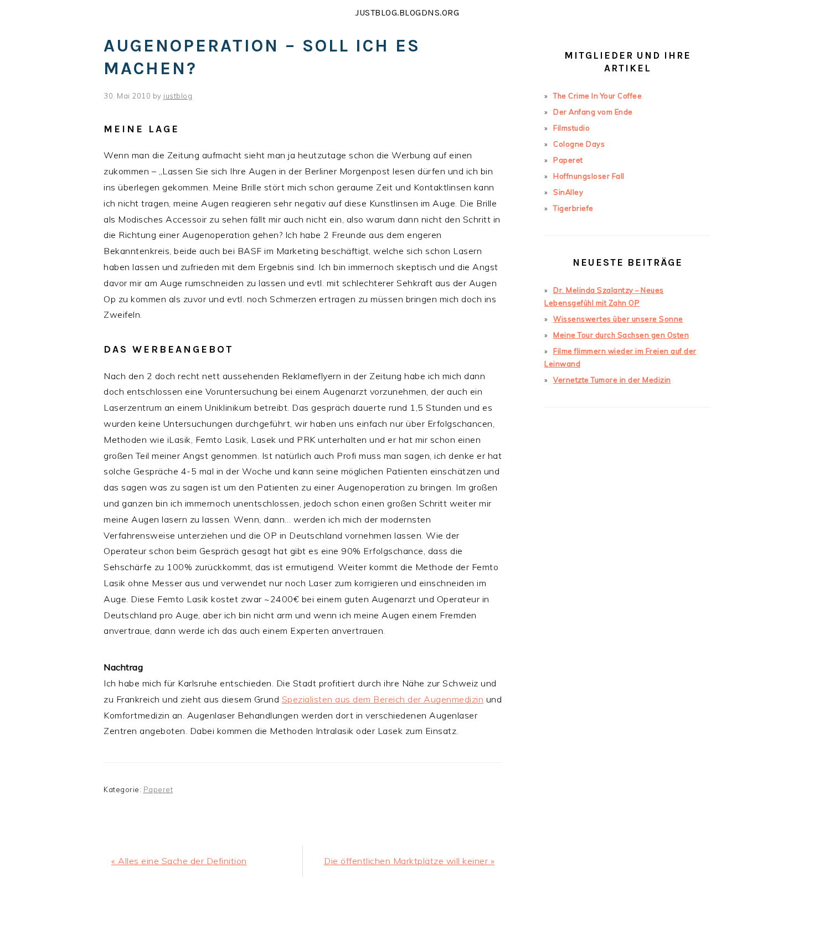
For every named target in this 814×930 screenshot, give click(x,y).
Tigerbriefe (573, 208)
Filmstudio (571, 127)
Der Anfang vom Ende (593, 111)
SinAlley (568, 192)
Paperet (158, 789)
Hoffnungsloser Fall (589, 176)
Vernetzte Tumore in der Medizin (612, 379)
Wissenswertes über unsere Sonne (618, 318)
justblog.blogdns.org (407, 12)
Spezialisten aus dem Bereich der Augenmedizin (383, 699)
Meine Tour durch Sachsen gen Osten (621, 334)
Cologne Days (579, 144)
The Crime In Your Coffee (597, 95)
